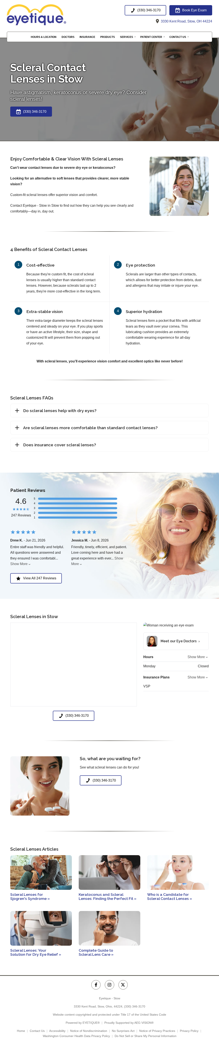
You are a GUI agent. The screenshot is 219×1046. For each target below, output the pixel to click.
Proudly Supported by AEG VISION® (129, 1022)
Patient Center (151, 37)
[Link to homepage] (46, 14)
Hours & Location (43, 37)
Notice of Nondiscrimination (88, 1031)
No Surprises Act (123, 1031)
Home (21, 1031)
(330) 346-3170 (134, 1006)
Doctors (68, 37)
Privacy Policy (189, 1031)
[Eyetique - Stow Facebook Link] (96, 984)
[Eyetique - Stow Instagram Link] (109, 984)
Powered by (83, 1022)
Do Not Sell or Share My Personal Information (145, 1036)
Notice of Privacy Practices (157, 1031)
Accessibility (57, 1031)
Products (107, 37)
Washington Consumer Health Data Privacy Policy (76, 1036)
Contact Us (177, 37)
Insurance (87, 37)
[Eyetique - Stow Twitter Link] (123, 984)
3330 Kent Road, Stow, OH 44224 (186, 21)
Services (126, 37)
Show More (19, 564)
